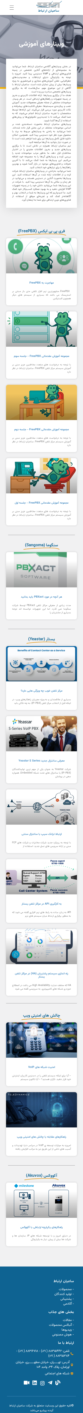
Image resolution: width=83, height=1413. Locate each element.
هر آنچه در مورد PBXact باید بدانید (41, 597)
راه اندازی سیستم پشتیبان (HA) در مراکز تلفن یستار (41, 975)
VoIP (45, 74)
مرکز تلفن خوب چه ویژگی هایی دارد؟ (41, 691)
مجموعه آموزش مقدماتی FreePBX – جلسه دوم (41, 429)
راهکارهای (45, 99)
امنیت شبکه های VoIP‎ (41, 1067)
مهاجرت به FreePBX (41, 283)
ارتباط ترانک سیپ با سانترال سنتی (42, 834)
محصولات (31, 102)
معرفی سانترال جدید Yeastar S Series (42, 761)
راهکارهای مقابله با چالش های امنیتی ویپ (41, 1137)
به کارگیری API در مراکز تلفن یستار (42, 904)
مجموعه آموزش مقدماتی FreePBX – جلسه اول (41, 503)
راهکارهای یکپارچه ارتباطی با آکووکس (41, 1227)
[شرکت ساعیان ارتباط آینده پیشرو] (49, 6)
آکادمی (47, 66)
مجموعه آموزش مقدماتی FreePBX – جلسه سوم (41, 356)
